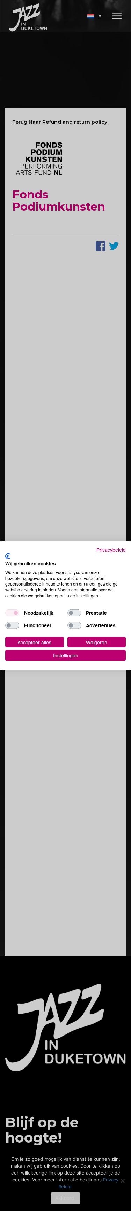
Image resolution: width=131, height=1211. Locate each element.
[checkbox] (12, 612)
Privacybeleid (111, 549)
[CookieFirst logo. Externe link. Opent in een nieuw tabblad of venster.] (7, 556)
